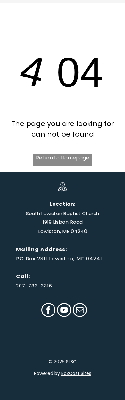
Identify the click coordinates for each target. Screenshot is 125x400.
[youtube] (64, 311)
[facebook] (48, 311)
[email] (80, 311)
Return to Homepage (62, 157)
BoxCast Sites (76, 373)
